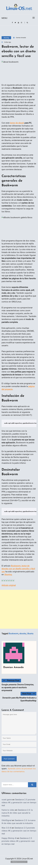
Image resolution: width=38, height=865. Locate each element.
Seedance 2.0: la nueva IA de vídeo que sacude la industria (17, 813)
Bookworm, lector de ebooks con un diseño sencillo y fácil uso (18, 569)
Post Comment (9, 759)
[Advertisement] (19, 609)
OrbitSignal (7, 820)
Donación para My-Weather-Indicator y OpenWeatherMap (19, 699)
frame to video (8, 810)
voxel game (7, 799)
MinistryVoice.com (21, 861)
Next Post (26, 693)
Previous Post (13, 680)
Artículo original (9, 585)
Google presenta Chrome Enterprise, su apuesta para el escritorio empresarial (18, 687)
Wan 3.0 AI (6, 828)
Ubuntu (30, 633)
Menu (4, 18)
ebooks (22, 633)
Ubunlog (6, 38)
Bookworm (13, 633)
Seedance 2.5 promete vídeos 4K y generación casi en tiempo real (19, 802)
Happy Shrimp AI (9, 838)
